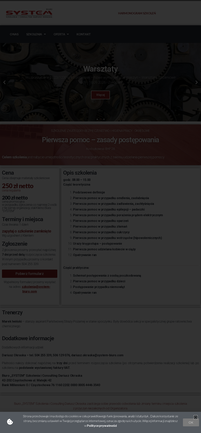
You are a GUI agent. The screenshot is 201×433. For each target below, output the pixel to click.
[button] (195, 417)
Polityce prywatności (102, 425)
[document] (100, 216)
